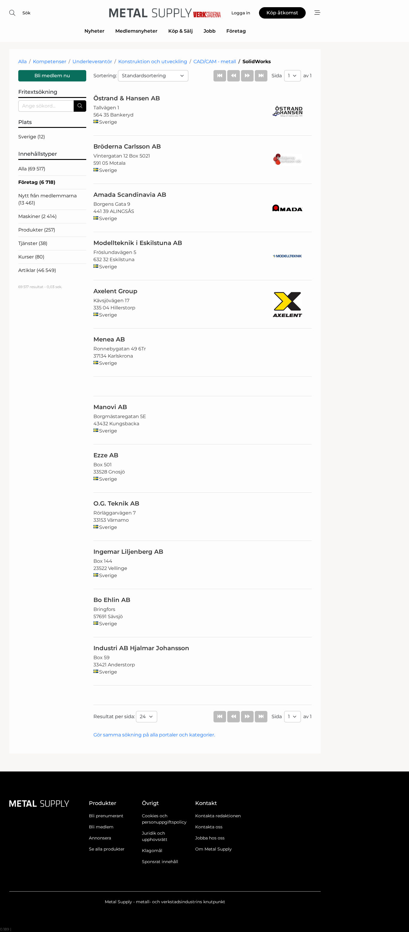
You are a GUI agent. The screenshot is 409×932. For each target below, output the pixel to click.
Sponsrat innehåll (160, 861)
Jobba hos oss (210, 838)
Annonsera (100, 838)
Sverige (31, 137)
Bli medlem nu (52, 75)
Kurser (31, 257)
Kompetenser (49, 61)
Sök (26, 13)
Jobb (210, 31)
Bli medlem (101, 827)
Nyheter (94, 31)
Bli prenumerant (106, 815)
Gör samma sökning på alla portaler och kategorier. (154, 735)
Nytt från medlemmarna (47, 199)
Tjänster (32, 243)
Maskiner (37, 216)
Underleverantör (92, 61)
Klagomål (152, 850)
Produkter (36, 230)
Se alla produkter (107, 849)
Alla (22, 61)
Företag (236, 31)
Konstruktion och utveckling (152, 61)
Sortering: (105, 75)
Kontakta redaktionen (218, 815)
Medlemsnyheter (136, 31)
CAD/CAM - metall (214, 61)
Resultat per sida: (114, 716)
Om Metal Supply (213, 849)
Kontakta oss (208, 827)
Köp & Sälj (180, 31)
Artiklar (37, 270)
